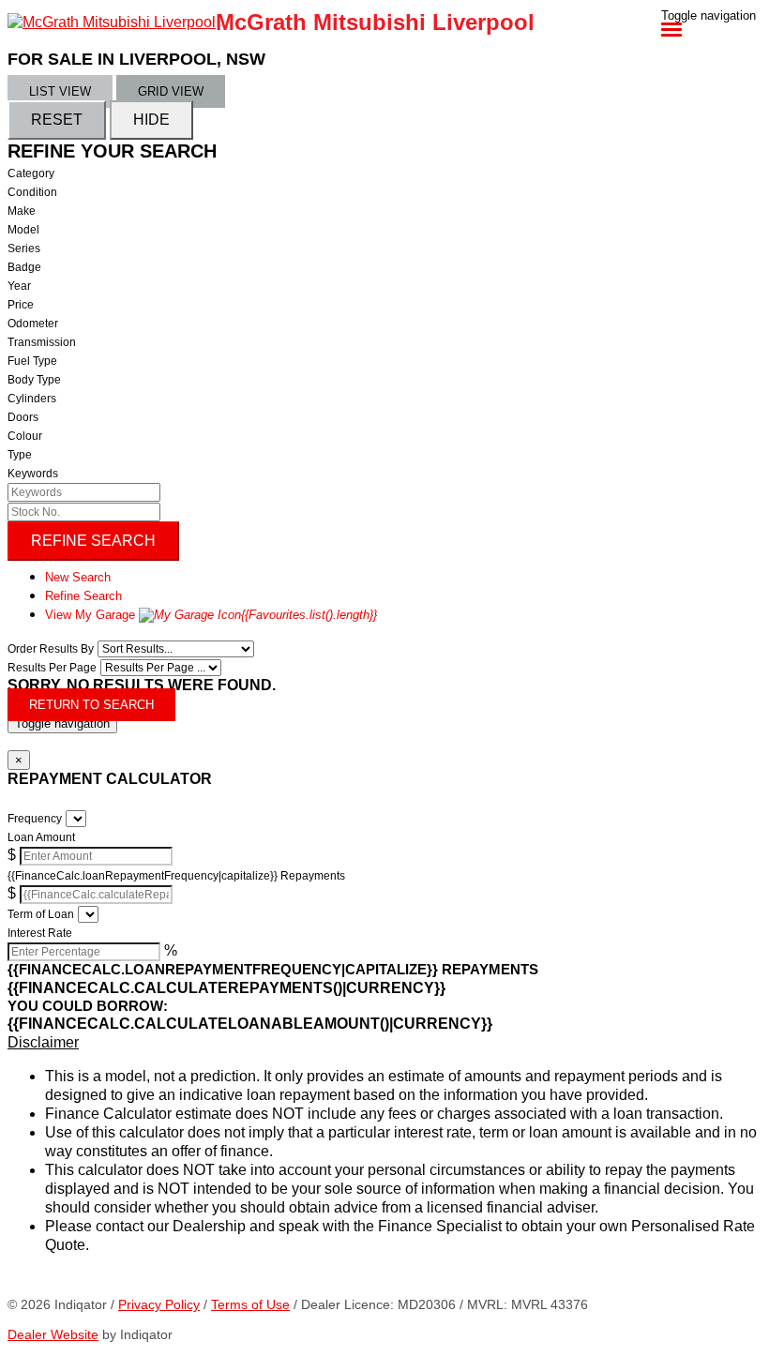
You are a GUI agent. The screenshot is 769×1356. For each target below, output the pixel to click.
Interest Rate (40, 933)
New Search (78, 577)
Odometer (33, 323)
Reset (57, 120)
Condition (32, 192)
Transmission (42, 342)
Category (31, 173)
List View (60, 91)
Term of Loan (41, 914)
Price (21, 304)
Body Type (34, 379)
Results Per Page (52, 667)
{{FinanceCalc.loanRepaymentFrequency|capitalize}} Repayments (176, 875)
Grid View (171, 91)
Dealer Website (53, 1334)
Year (19, 286)
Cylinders (32, 398)
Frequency (35, 818)
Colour (25, 436)
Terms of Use (250, 1304)
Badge (24, 267)
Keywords (33, 473)
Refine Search (93, 541)
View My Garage (211, 615)
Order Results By (51, 648)
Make (22, 211)
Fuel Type (32, 361)
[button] (384, 1042)
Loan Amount (41, 837)
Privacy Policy (159, 1304)
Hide (151, 120)
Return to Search (91, 705)
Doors (23, 417)
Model (23, 229)
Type (20, 454)
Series (24, 248)
